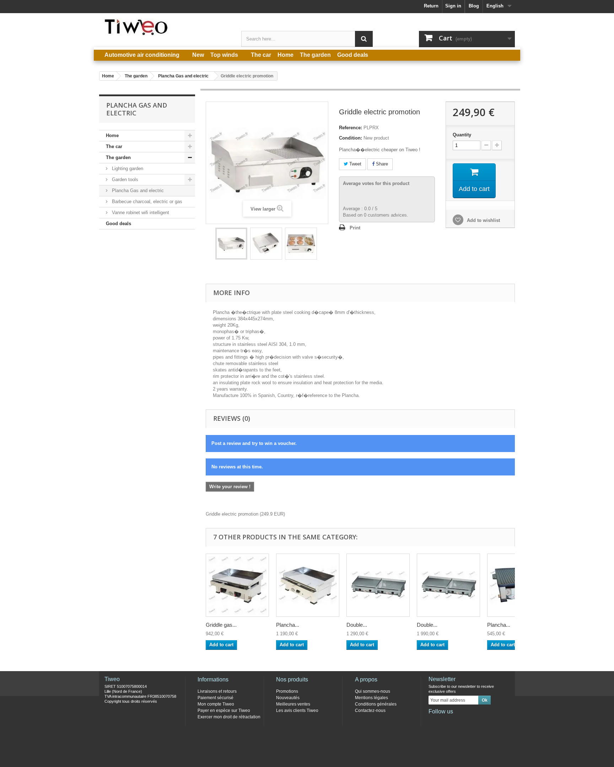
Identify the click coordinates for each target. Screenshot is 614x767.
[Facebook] (433, 721)
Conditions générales (376, 704)
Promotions (287, 691)
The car (114, 146)
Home (112, 135)
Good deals (118, 223)
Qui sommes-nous (372, 691)
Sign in (453, 6)
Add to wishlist (482, 220)
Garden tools (124, 179)
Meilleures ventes (293, 704)
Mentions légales (371, 697)
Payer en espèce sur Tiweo (224, 710)
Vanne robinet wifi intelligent (140, 212)
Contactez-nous (370, 710)
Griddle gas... (221, 625)
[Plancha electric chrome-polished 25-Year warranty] (307, 585)
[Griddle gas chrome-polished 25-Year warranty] (237, 585)
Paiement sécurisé (215, 697)
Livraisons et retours (217, 691)
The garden (118, 157)
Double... (356, 625)
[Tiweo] (165, 27)
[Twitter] (445, 721)
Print (355, 227)
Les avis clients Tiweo (297, 710)
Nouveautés (288, 697)
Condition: (350, 138)
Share (381, 164)
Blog (474, 6)
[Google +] (457, 721)
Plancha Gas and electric (137, 190)
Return (431, 6)
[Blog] (469, 721)
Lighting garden (127, 168)
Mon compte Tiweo (216, 704)
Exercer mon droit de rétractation (229, 716)
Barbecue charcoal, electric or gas (146, 201)
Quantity (462, 134)
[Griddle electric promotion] (231, 243)
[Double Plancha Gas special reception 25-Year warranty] (448, 585)
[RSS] (480, 721)
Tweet (354, 164)
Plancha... (287, 625)
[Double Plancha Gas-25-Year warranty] (378, 585)
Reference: (350, 127)
